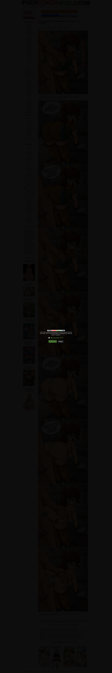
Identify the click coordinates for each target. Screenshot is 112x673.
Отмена (61, 341)
